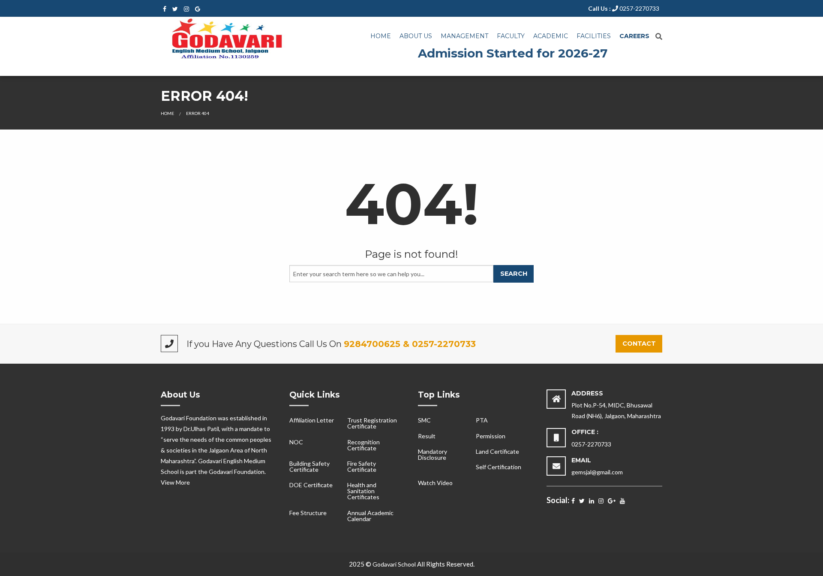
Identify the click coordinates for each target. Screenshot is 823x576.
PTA (482, 420)
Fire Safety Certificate (361, 466)
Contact (639, 343)
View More (175, 482)
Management (464, 36)
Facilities (594, 36)
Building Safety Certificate (309, 466)
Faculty (511, 36)
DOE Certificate (311, 485)
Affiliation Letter (311, 420)
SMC (424, 420)
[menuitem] (380, 36)
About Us (415, 36)
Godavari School (394, 564)
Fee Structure (308, 512)
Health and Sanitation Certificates (363, 491)
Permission (490, 436)
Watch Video (435, 482)
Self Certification (498, 466)
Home (380, 36)
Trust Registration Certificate (372, 423)
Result (427, 436)
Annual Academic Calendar (370, 515)
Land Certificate (497, 451)
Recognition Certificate (363, 445)
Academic (550, 36)
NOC (296, 442)
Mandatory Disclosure (432, 454)
